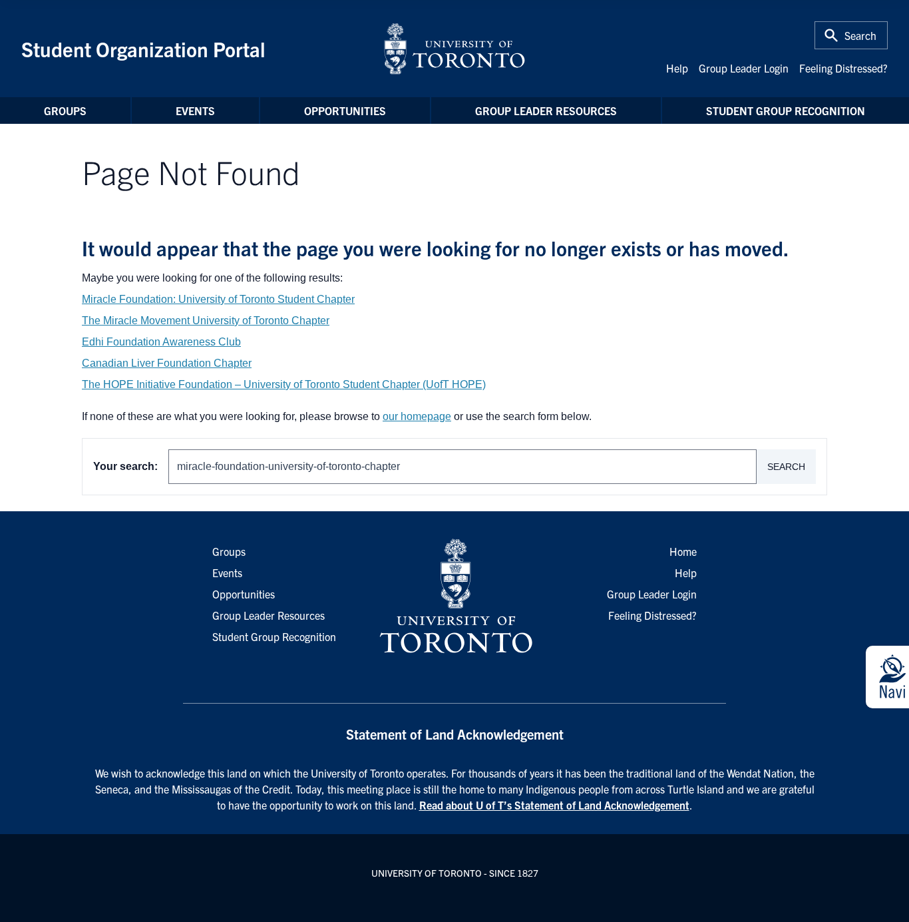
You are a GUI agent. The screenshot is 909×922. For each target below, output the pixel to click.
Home (683, 551)
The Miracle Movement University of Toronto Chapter (205, 320)
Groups (65, 110)
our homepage (417, 416)
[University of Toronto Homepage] (454, 596)
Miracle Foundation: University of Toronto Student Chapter (218, 299)
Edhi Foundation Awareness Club (161, 341)
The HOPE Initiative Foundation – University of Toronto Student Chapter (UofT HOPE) (284, 384)
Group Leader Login (744, 68)
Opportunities (345, 110)
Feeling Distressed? (843, 68)
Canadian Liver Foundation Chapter (167, 363)
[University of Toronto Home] (454, 48)
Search (786, 466)
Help (677, 68)
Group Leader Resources (546, 110)
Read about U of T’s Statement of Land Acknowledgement (554, 804)
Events (195, 110)
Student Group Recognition (785, 110)
